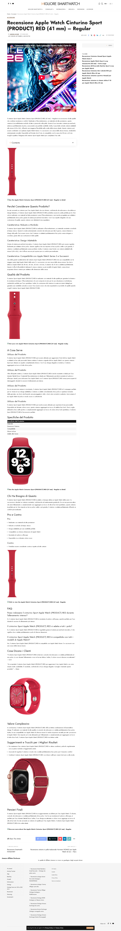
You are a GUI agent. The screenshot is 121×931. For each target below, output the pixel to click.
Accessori (13, 14)
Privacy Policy (49, 928)
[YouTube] (13, 3)
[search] (102, 3)
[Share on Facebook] (88, 35)
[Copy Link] (100, 35)
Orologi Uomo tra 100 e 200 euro (14, 888)
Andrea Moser (14, 34)
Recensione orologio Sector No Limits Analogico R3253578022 (37, 879)
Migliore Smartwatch (60, 3)
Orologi (9, 884)
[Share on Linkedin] (97, 35)
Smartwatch (10, 897)
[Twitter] (10, 3)
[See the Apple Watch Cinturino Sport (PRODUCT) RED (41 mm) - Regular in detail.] (36, 200)
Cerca (110, 45)
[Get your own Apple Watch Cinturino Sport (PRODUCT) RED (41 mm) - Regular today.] (37, 344)
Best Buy (9, 877)
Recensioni (10, 892)
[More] (103, 35)
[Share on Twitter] (91, 35)
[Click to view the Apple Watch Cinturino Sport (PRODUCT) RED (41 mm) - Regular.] (36, 602)
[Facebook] (8, 3)
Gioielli (9, 879)
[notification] (99, 4)
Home (8, 14)
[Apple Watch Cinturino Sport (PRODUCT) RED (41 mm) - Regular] (12, 171)
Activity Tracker (11, 871)
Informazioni (10, 882)
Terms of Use (59, 928)
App (8, 874)
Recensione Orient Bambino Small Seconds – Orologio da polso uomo (37, 871)
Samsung (9, 894)
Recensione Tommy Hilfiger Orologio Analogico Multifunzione (37, 892)
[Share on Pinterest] (94, 35)
